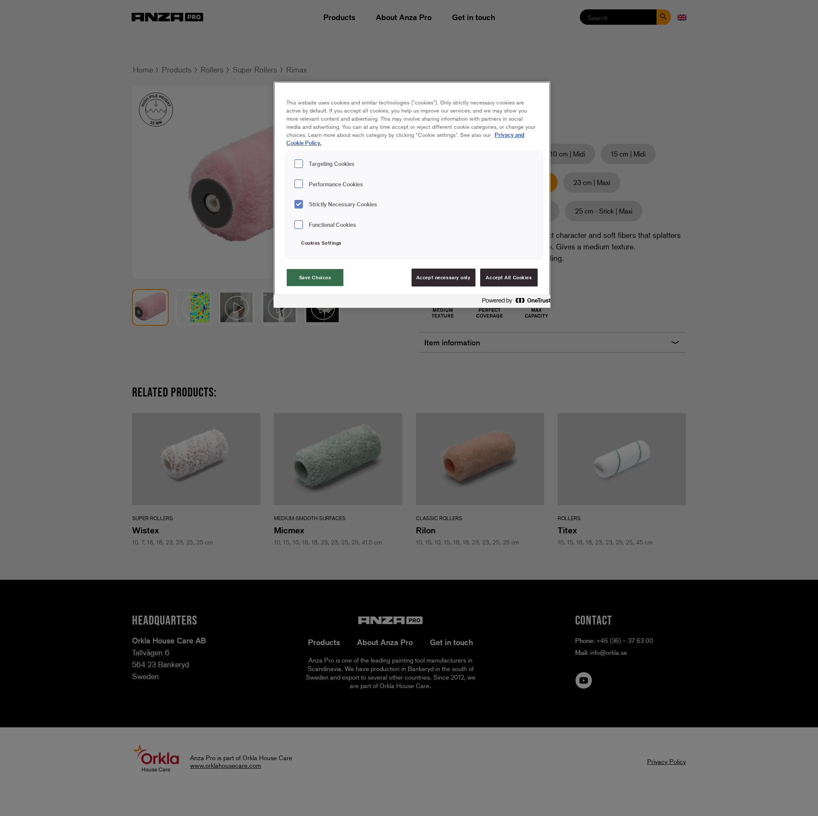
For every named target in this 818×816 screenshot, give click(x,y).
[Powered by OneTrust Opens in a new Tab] (513, 302)
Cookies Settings (321, 243)
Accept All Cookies (509, 277)
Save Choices (315, 277)
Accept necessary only (443, 277)
